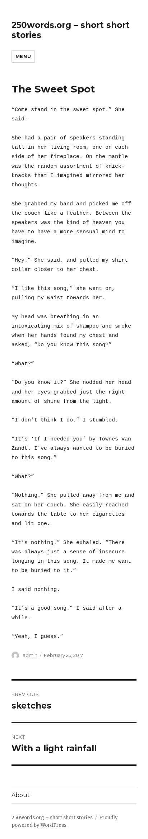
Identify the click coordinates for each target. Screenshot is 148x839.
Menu (23, 56)
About (20, 795)
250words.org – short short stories (52, 818)
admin (30, 655)
